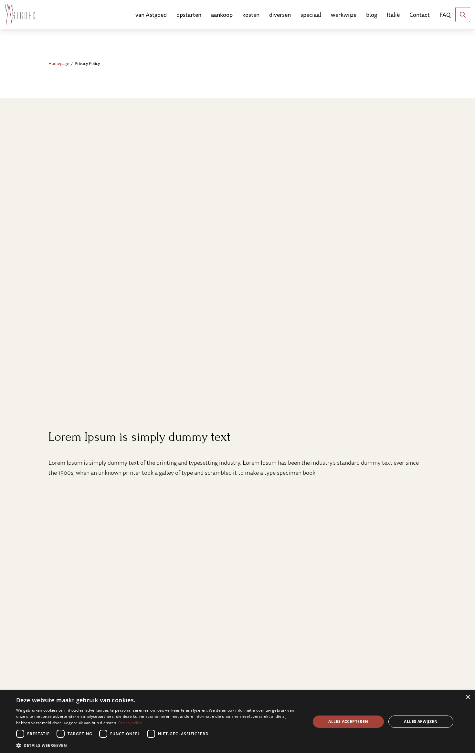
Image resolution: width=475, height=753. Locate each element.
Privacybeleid (130, 723)
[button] (159, 744)
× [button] (467, 697)
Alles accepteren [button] (348, 721)
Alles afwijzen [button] (421, 721)
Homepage (58, 63)
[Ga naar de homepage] (20, 14)
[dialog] (237, 721)
